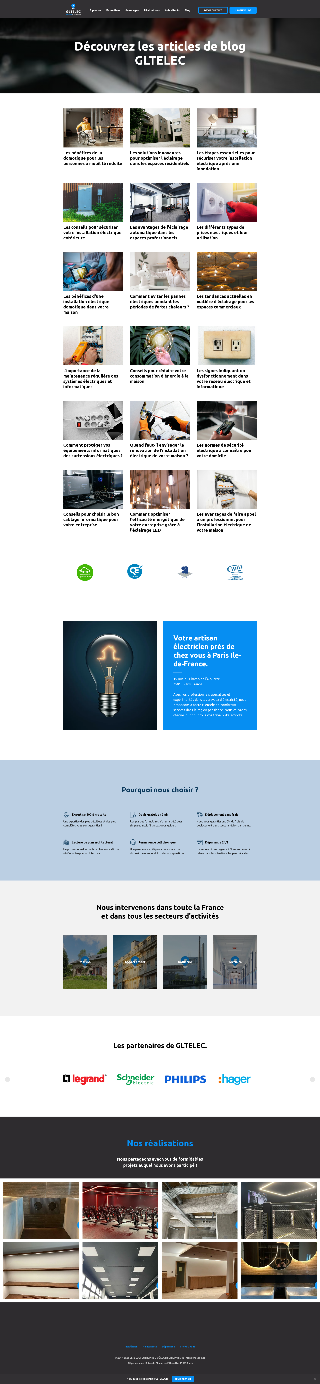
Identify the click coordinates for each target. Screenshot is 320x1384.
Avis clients (172, 10)
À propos (95, 10)
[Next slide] (312, 1079)
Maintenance (149, 1346)
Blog (187, 10)
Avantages (132, 10)
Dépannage (168, 1346)
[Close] (315, 1379)
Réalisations (152, 10)
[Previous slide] (7, 1079)
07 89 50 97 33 (187, 1346)
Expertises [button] (113, 10)
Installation (131, 1346)
